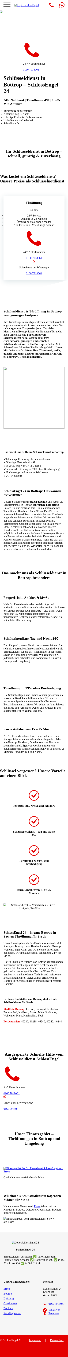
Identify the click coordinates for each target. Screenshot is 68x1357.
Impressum (35, 1340)
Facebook (53, 1313)
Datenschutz (57, 1340)
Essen (37, 1206)
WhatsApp (54, 1309)
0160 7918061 (31, 69)
